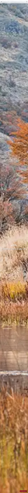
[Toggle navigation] (1, 2)
